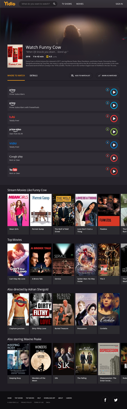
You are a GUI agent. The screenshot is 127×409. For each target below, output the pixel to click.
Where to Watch (16, 75)
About (60, 398)
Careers (69, 398)
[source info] (107, 89)
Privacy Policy (26, 402)
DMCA (48, 402)
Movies (79, 3)
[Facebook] (105, 400)
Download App (49, 398)
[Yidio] (9, 4)
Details (33, 75)
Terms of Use (39, 402)
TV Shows (67, 3)
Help (39, 398)
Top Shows (19, 398)
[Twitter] (116, 400)
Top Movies (30, 398)
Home (9, 398)
